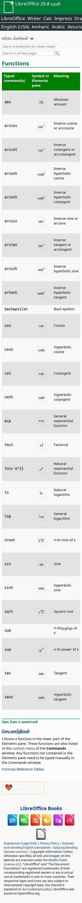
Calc (47, 18)
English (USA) (15, 27)
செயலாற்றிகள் (16, 731)
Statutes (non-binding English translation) (39, 845)
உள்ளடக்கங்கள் (15, 38)
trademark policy (39, 889)
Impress (63, 18)
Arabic (58, 27)
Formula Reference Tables (23, 769)
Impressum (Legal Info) (20, 843)
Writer (34, 18)
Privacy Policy (49, 843)
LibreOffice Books (41, 808)
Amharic (40, 27)
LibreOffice (13, 18)
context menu (23, 748)
